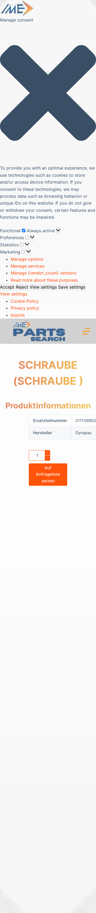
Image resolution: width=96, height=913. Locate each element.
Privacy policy (25, 308)
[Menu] (86, 331)
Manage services (28, 266)
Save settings (71, 287)
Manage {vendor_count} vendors (43, 273)
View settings (43, 287)
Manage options (27, 259)
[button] (48, 93)
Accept (7, 287)
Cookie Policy (25, 301)
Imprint (18, 315)
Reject (22, 287)
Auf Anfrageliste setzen (48, 474)
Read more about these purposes (44, 280)
